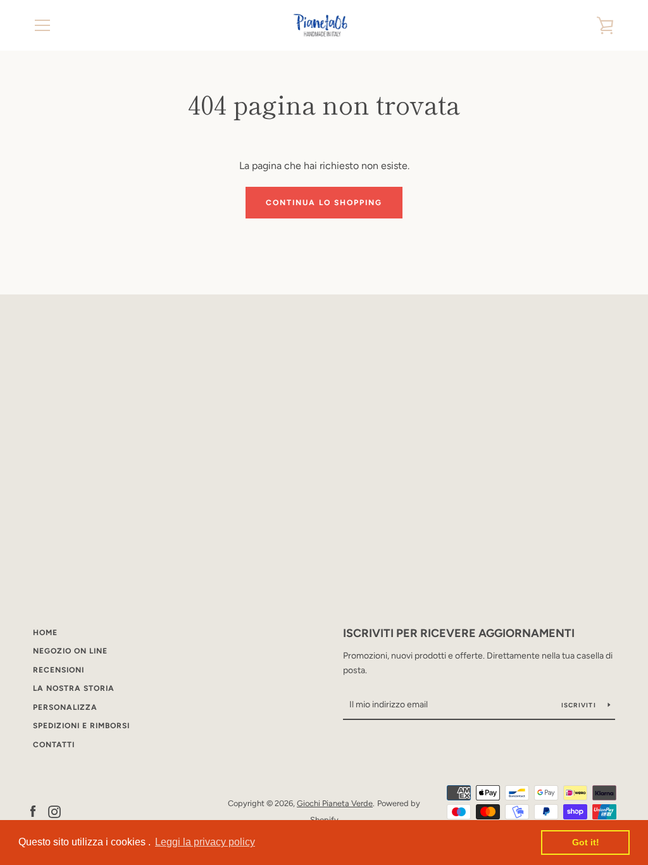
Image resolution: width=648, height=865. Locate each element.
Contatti (54, 744)
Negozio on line (70, 651)
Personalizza (65, 707)
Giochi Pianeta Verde (335, 803)
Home (45, 632)
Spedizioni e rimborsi (81, 725)
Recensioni (58, 670)
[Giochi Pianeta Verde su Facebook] (33, 811)
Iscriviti (580, 705)
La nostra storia (74, 688)
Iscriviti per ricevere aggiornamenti (459, 633)
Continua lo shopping (324, 202)
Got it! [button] (585, 842)
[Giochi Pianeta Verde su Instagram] (54, 811)
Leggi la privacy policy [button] (205, 842)
